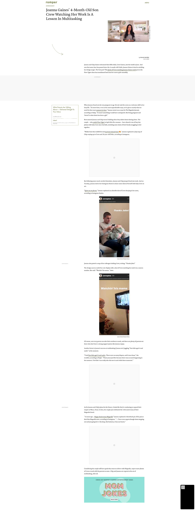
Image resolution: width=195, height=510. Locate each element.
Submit (55, 120)
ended (98, 122)
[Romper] (51, 3)
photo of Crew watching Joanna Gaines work (122, 70)
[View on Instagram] (114, 158)
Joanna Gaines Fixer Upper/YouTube (149, 32)
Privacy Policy (55, 123)
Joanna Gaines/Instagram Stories (123, 258)
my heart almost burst (112, 132)
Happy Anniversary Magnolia (103, 417)
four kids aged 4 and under (96, 355)
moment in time (101, 110)
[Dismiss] (192, 486)
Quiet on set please (91, 191)
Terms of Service (71, 122)
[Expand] (182, 486)
